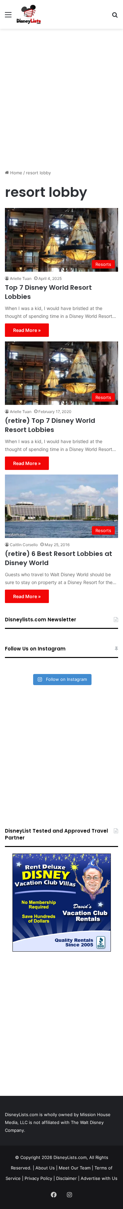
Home (15, 172)
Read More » (27, 330)
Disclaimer (66, 1178)
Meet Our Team (75, 1167)
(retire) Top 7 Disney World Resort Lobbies (50, 425)
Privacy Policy (38, 1178)
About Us (45, 1167)
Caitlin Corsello (24, 544)
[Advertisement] (61, 96)
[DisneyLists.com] (28, 14)
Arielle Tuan (20, 278)
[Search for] (115, 16)
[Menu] (8, 16)
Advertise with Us (99, 1178)
